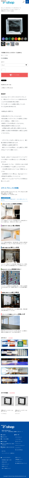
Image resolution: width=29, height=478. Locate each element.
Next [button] (26, 27)
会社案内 (4, 434)
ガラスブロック (9, 7)
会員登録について (18, 459)
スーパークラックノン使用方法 (8, 453)
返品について (18, 457)
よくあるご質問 (5, 439)
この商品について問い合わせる (7, 87)
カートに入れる (15, 75)
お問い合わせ (4, 462)
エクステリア (18, 447)
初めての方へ (5, 437)
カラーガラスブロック (5, 9)
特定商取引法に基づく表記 (6, 84)
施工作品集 (4, 441)
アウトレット (18, 443)
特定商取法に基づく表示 (7, 460)
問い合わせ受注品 (18, 449)
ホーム (2, 7)
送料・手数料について (6, 468)
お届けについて (5, 466)
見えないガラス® (18, 441)
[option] (14, 27)
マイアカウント (18, 461)
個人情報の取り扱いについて (21, 463)
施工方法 (3, 451)
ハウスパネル (18, 439)
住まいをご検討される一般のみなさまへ (8, 444)
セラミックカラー (14, 9)
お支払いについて (5, 464)
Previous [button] (2, 27)
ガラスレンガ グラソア (19, 445)
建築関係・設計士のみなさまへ (8, 448)
